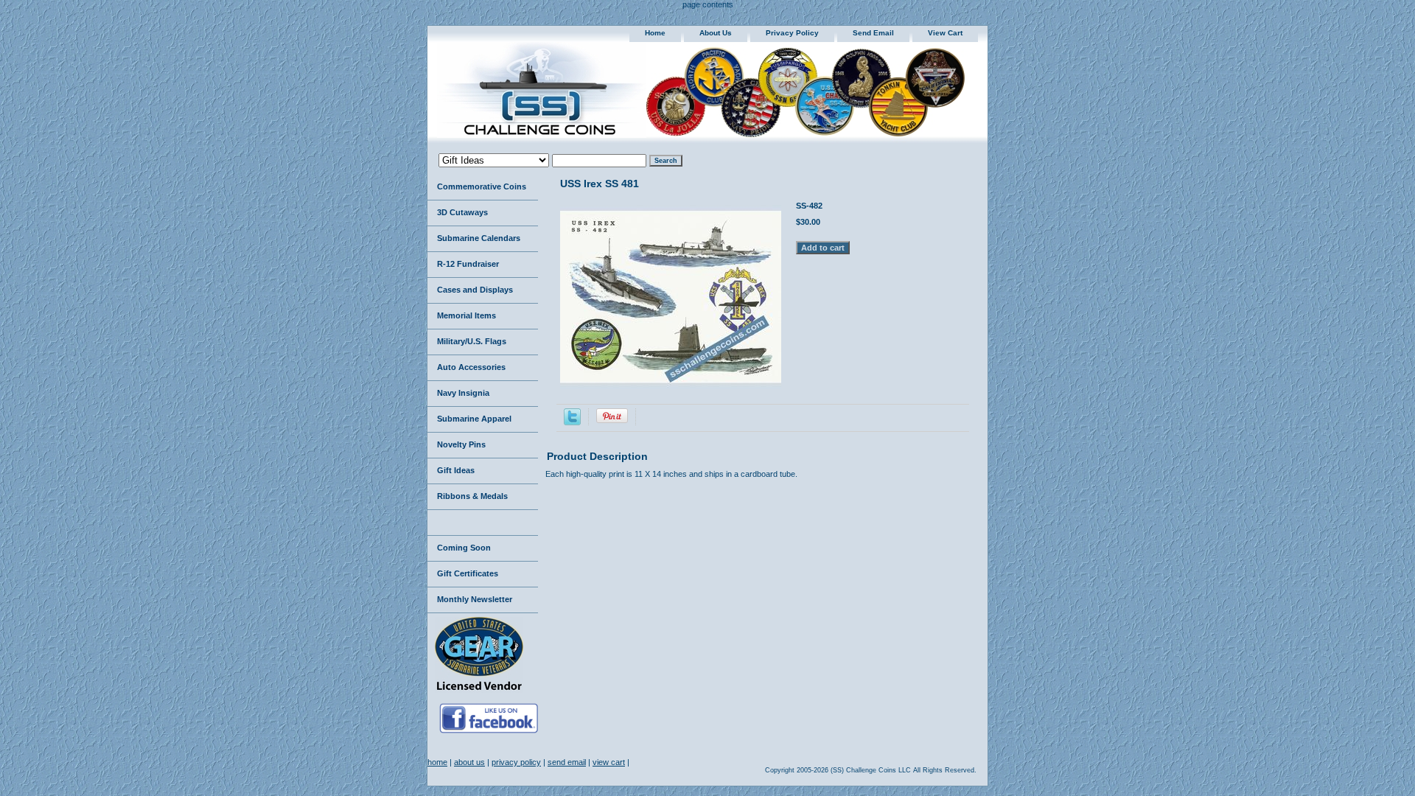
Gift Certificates (467, 573)
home (655, 33)
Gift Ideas (456, 470)
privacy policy (792, 33)
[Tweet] (572, 422)
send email (873, 33)
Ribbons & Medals (472, 496)
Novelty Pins (461, 444)
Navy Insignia (463, 392)
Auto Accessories (471, 367)
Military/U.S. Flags (471, 341)
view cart (945, 33)
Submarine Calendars (478, 238)
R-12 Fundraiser (468, 263)
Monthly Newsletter (474, 599)
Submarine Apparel (474, 418)
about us (715, 33)
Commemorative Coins (481, 186)
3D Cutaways (462, 212)
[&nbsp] (482, 523)
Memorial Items (466, 315)
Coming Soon (464, 547)
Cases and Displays (475, 289)
